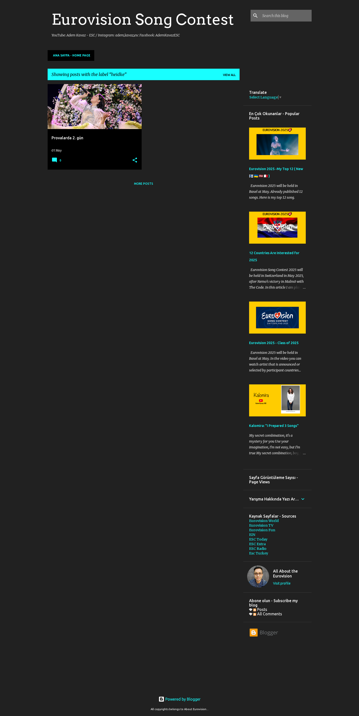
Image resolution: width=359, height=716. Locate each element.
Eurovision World (264, 521)
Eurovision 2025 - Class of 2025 (273, 343)
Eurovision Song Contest (143, 19)
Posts (261, 609)
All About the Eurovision (285, 573)
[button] (135, 160)
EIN (252, 534)
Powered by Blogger (182, 699)
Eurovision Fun (262, 530)
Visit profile (282, 583)
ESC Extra (257, 544)
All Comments (269, 614)
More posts (143, 183)
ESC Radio (257, 548)
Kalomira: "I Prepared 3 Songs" (274, 426)
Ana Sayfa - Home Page (71, 55)
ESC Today (258, 539)
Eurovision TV (261, 525)
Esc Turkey (258, 553)
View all (229, 74)
